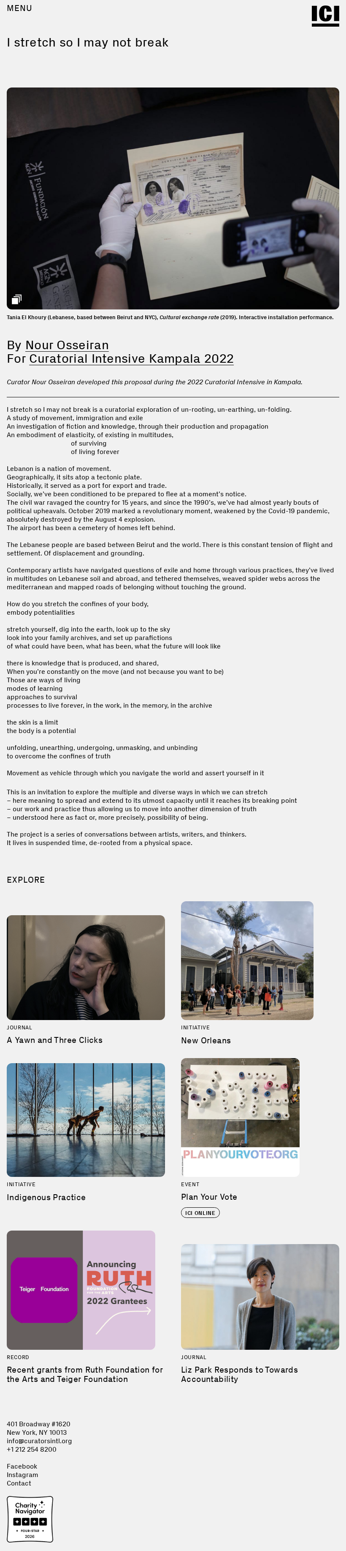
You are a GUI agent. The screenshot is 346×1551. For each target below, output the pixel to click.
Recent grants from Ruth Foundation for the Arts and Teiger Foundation (85, 1374)
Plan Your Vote (209, 1197)
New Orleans (206, 1040)
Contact (19, 1483)
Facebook (22, 1466)
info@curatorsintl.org (39, 1441)
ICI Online (200, 1213)
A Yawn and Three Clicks (55, 1040)
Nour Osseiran (67, 345)
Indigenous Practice (46, 1197)
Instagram (22, 1475)
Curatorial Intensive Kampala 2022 (131, 358)
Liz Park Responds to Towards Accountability (239, 1374)
